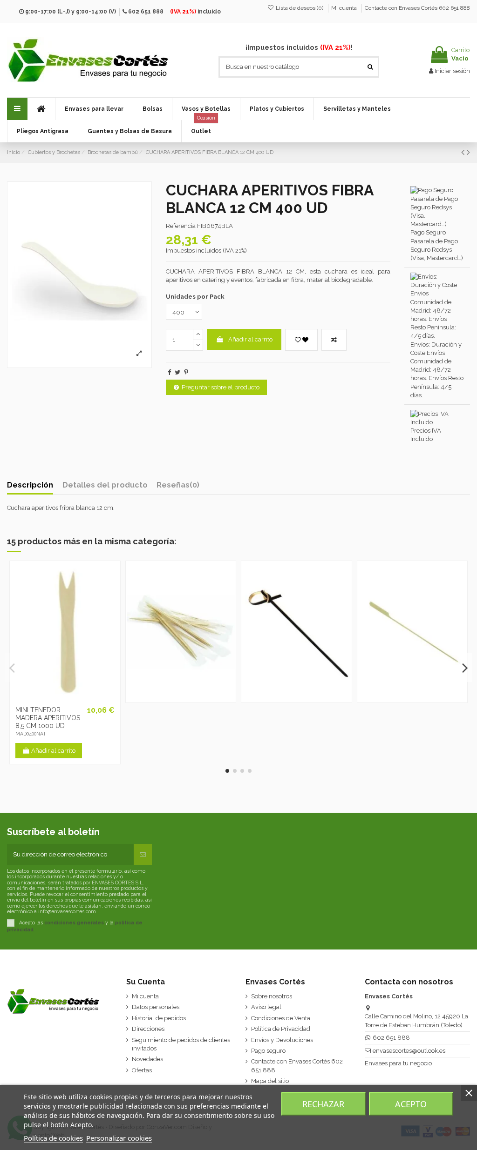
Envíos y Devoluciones (282, 1039)
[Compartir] (169, 372)
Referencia (181, 225)
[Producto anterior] (464, 152)
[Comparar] (68, 699)
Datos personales (155, 1006)
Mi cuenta (344, 8)
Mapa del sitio (270, 1080)
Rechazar (323, 1104)
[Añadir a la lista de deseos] (301, 340)
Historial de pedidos (159, 1018)
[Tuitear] (177, 372)
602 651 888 (146, 11)
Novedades (147, 1059)
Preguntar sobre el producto (220, 387)
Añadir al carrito (250, 339)
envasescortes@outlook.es (409, 1050)
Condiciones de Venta (280, 1018)
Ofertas (142, 1070)
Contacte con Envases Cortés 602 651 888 (417, 8)
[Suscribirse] (143, 854)
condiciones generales (74, 922)
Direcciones (148, 1028)
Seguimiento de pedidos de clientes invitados (181, 1044)
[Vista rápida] (81, 699)
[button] (94, 109)
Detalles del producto (105, 485)
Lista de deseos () (299, 8)
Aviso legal (266, 1006)
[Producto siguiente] (468, 152)
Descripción (30, 485)
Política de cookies (53, 1138)
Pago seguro (268, 1050)
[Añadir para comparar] (334, 340)
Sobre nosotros (271, 996)
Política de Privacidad (280, 1028)
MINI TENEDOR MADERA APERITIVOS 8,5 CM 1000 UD (47, 717)
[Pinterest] (186, 372)
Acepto (411, 1104)
